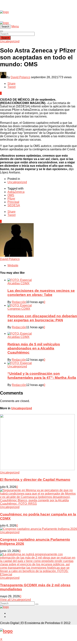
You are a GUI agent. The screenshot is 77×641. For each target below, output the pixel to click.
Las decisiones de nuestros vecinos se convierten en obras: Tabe (41, 293)
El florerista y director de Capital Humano (35, 480)
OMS (10, 195)
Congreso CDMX (18, 308)
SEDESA (13, 205)
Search (5, 37)
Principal (13, 202)
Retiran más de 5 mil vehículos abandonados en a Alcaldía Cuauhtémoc (33, 348)
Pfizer (11, 198)
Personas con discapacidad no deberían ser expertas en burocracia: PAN (42, 318)
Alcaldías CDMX (18, 283)
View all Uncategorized (15, 599)
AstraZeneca (15, 191)
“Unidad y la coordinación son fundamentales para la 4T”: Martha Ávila (41, 376)
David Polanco (20, 77)
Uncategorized (9, 41)
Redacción (19, 302)
